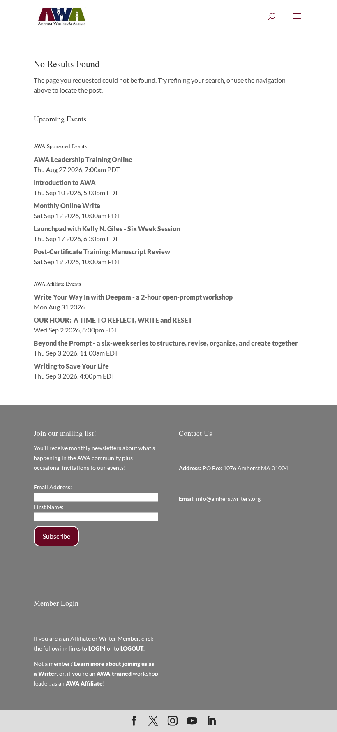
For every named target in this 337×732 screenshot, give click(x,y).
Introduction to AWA (65, 182)
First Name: (49, 506)
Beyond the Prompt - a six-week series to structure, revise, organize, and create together (166, 343)
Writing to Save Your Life (71, 366)
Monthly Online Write (67, 205)
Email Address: (53, 486)
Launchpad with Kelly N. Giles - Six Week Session (107, 228)
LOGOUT (131, 648)
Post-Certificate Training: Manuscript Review (102, 252)
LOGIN (97, 648)
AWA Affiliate (84, 683)
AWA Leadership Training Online (83, 159)
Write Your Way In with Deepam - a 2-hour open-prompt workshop (133, 297)
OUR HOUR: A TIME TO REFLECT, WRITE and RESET (113, 320)
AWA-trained (114, 673)
